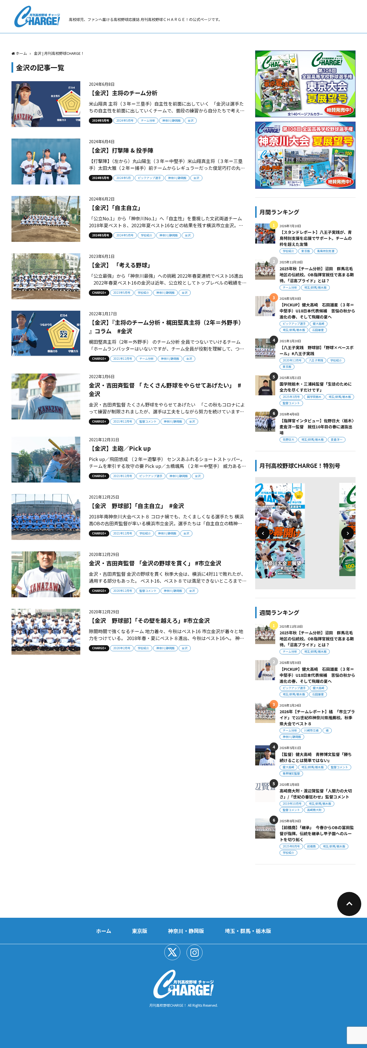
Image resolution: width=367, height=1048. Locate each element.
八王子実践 (316, 360)
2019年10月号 (292, 803)
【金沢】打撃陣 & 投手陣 (121, 150)
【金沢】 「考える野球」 (121, 265)
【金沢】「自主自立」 (116, 207)
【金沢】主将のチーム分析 (123, 93)
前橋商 (311, 846)
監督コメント (148, 421)
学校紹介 (146, 235)
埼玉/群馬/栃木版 (315, 287)
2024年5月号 (100, 120)
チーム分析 (148, 120)
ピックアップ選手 (149, 178)
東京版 (305, 251)
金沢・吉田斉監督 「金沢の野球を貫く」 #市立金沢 (155, 563)
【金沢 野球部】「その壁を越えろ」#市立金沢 (149, 620)
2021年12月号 (122, 358)
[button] (263, 533)
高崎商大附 (314, 810)
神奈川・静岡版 (186, 930)
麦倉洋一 (336, 439)
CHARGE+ (99, 292)
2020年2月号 (121, 648)
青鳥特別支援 (325, 251)
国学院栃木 (314, 396)
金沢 (191, 120)
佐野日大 (288, 439)
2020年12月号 (122, 590)
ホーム (103, 930)
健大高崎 (318, 323)
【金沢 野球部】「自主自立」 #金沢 (136, 505)
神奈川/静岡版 (171, 120)
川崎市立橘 (311, 730)
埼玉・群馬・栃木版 (248, 930)
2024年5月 (123, 178)
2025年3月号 (291, 396)
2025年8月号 (291, 846)
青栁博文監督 (291, 773)
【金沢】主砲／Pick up (120, 448)
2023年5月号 (121, 292)
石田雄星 (318, 330)
